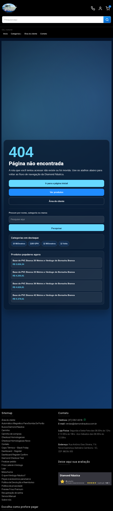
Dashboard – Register (12, 451)
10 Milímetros (19, 244)
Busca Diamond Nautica (13, 427)
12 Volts (64, 244)
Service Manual (9, 496)
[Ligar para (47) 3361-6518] (93, 8)
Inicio (5, 34)
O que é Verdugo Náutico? (13, 475)
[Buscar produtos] (107, 19)
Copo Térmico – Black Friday (15, 448)
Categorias (15, 34)
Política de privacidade (12, 486)
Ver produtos (56, 192)
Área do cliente (30, 34)
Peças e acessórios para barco (16, 479)
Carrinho (6, 430)
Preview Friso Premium (12, 489)
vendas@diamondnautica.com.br (81, 424)
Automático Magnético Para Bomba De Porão (23, 423)
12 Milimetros (49, 244)
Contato (43, 34)
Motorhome (7, 472)
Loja (4, 468)
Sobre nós (6, 500)
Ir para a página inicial (56, 183)
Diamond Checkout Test (13, 458)
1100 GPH (34, 244)
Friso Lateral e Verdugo (12, 465)
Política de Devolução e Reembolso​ (18, 482)
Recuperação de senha (12, 493)
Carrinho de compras (11, 434)
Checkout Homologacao (13, 437)
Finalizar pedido (9, 461)
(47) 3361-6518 (75, 420)
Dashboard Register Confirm (15, 455)
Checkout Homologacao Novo (16, 441)
